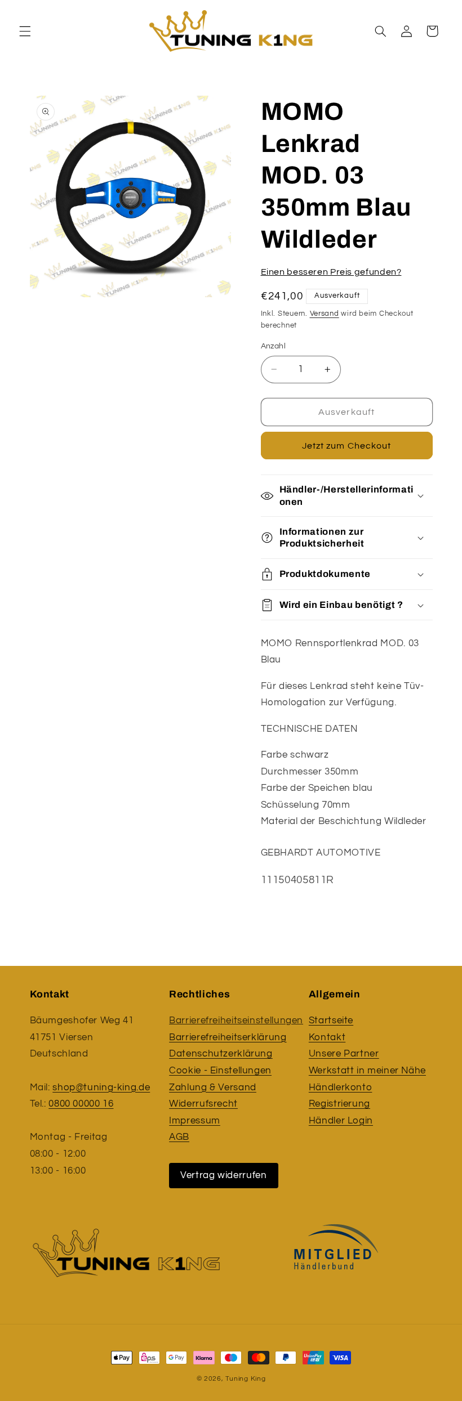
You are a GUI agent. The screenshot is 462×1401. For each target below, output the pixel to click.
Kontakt (327, 1037)
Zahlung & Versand (212, 1087)
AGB (179, 1137)
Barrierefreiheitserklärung (227, 1037)
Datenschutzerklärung (221, 1054)
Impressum (194, 1121)
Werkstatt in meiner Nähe (367, 1071)
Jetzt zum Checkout (346, 445)
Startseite (331, 1020)
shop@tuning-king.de (101, 1087)
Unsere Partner (344, 1054)
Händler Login (341, 1121)
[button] (25, 31)
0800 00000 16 (80, 1104)
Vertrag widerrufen (223, 1175)
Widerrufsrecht (203, 1104)
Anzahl (273, 346)
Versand (324, 313)
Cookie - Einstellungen (220, 1071)
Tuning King (245, 1379)
